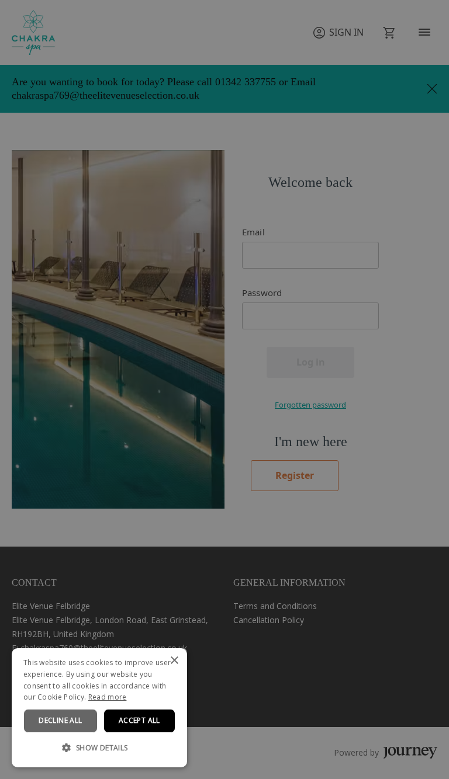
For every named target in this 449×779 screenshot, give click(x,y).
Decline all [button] (60, 720)
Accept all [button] (139, 720)
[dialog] (99, 707)
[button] (99, 748)
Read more (107, 697)
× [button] (174, 660)
